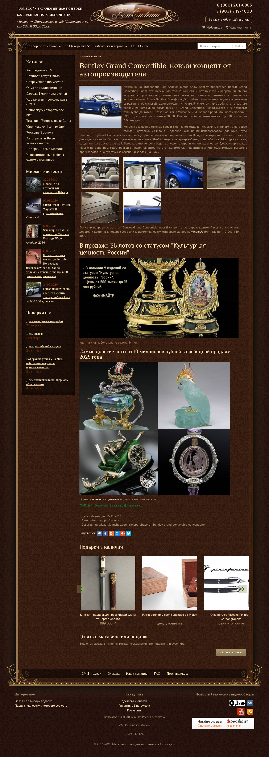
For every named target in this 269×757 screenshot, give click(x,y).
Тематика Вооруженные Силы (48, 121)
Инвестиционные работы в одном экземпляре (46, 157)
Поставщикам (177, 674)
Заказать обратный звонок (229, 19)
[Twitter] (128, 533)
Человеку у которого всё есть (45, 112)
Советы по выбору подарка (33, 701)
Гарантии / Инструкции (134, 705)
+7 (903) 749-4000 (233, 11)
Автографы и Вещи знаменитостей (40, 140)
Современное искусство (44, 82)
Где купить (134, 710)
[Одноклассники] (111, 533)
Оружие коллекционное (44, 88)
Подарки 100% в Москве (44, 149)
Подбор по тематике (41, 46)
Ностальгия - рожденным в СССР (46, 102)
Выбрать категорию (108, 46)
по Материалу (75, 46)
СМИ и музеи (91, 674)
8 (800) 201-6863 (234, 5)
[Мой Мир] (117, 533)
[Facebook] (105, 533)
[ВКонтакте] (99, 533)
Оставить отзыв (231, 652)
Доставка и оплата (134, 701)
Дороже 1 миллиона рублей (46, 94)
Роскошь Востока (39, 132)
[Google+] (122, 533)
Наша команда (137, 674)
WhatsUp (197, 231)
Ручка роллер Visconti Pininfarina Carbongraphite (231, 617)
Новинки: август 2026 (43, 76)
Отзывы (114, 674)
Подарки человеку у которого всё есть (41, 705)
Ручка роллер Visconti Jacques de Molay (169, 614)
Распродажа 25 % (39, 70)
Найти (239, 46)
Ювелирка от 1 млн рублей (46, 127)
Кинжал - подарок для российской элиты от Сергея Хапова (108, 617)
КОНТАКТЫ (140, 46)
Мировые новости (44, 171)
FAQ (157, 674)
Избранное (214, 27)
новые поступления (105, 499)
